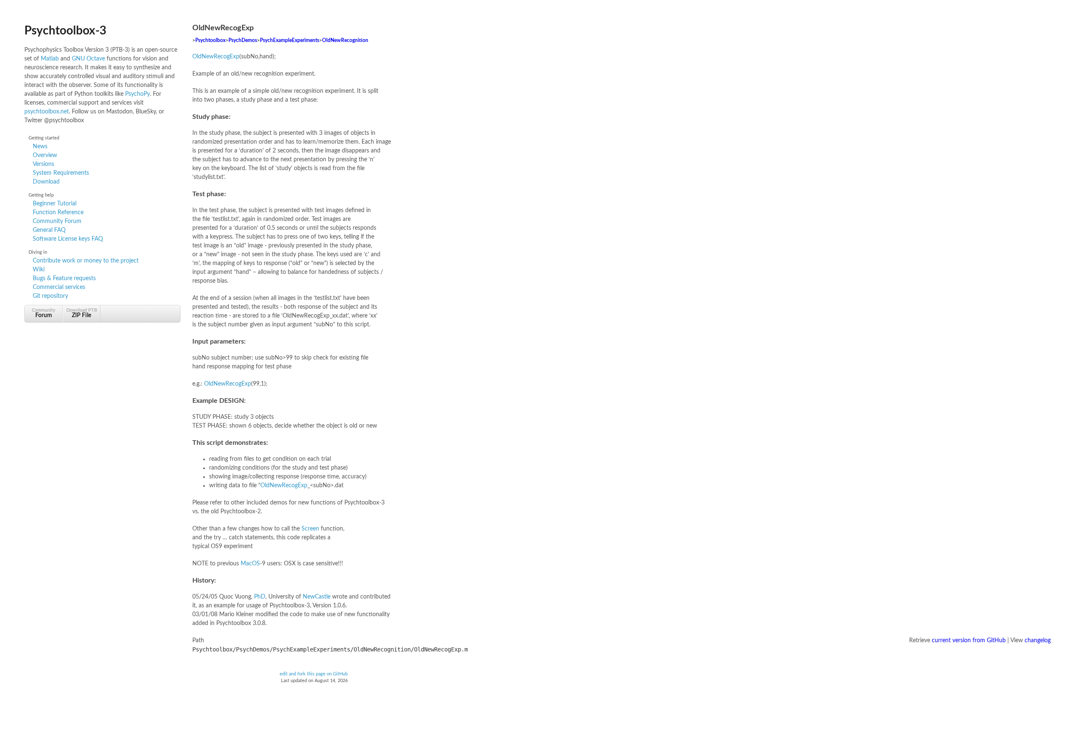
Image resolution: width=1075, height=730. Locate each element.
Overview (45, 155)
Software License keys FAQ (68, 239)
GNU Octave (88, 59)
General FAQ (49, 230)
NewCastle (316, 597)
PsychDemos (242, 40)
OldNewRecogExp (215, 57)
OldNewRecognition (345, 40)
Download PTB (81, 313)
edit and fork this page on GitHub (314, 674)
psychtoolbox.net (46, 112)
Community (43, 313)
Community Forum (57, 221)
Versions (43, 164)
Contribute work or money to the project (86, 261)
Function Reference (58, 212)
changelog (1038, 640)
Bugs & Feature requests (64, 278)
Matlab (50, 59)
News (40, 147)
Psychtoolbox (210, 40)
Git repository (50, 296)
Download (46, 182)
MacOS (250, 564)
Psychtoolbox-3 (65, 31)
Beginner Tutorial (54, 204)
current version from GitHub (969, 640)
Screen (310, 529)
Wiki (39, 270)
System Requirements (61, 173)
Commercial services (59, 287)
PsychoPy (137, 94)
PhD (259, 597)
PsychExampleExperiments (289, 40)
